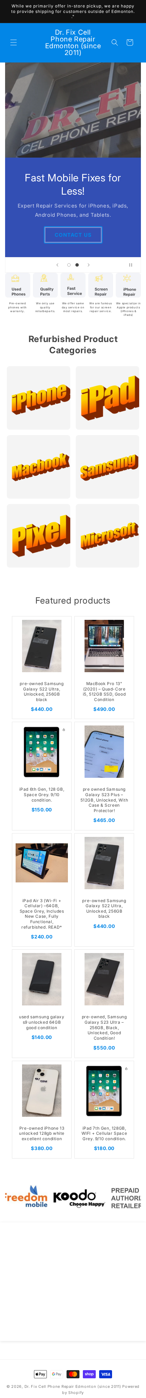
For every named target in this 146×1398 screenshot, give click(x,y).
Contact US (73, 234)
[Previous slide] (57, 264)
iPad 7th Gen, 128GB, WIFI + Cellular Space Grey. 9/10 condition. (104, 1133)
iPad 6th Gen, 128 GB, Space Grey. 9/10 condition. (42, 794)
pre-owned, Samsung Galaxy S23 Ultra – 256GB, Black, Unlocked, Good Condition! (104, 1027)
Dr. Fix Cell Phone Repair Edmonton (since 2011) (72, 1386)
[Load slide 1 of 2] (69, 265)
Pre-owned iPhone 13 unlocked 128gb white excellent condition (42, 1133)
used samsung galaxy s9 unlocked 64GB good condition (41, 1022)
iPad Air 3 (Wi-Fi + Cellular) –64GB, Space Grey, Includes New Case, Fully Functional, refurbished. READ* (42, 914)
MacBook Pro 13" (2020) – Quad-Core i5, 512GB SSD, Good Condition (104, 691)
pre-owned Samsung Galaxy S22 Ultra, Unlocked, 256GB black (41, 691)
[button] (13, 42)
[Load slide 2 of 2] (77, 265)
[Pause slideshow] (133, 264)
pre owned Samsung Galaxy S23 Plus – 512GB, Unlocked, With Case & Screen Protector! (104, 800)
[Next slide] (88, 264)
